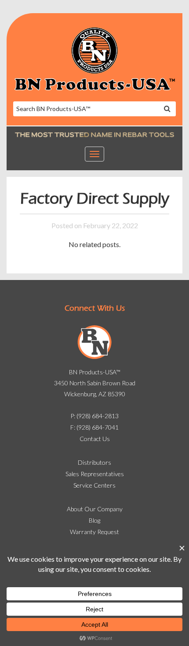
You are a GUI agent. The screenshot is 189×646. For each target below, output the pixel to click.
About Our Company (95, 509)
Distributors (94, 462)
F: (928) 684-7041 (94, 427)
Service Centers (94, 485)
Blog (94, 520)
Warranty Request (94, 531)
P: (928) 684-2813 (94, 416)
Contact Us (95, 438)
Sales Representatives (94, 473)
